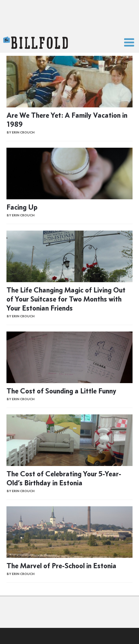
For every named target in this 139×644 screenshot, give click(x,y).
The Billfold (35, 42)
